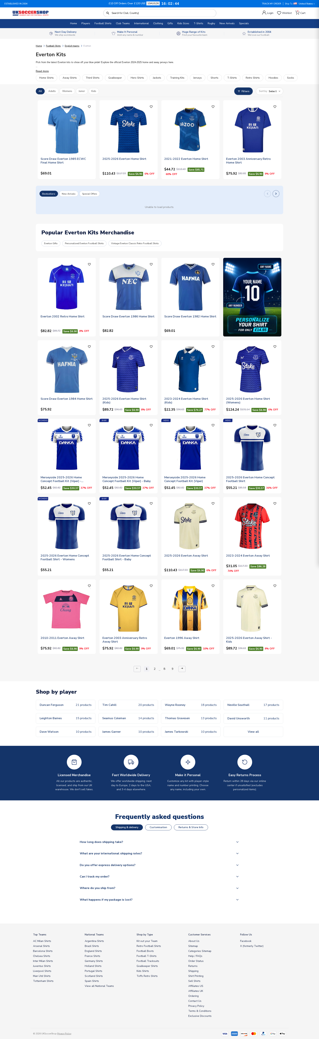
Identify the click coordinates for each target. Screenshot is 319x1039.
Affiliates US (195, 986)
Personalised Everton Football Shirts (84, 243)
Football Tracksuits (148, 961)
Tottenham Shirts (43, 981)
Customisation (158, 827)
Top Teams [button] (39, 934)
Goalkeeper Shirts (147, 966)
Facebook (245, 941)
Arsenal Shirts (41, 946)
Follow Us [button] (246, 934)
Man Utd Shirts (42, 976)
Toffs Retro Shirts (147, 976)
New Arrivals (227, 23)
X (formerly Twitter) (251, 946)
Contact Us (194, 1001)
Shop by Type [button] (145, 934)
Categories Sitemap (199, 951)
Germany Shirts (94, 961)
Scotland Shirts (94, 976)
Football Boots (145, 951)
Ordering (193, 996)
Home (73, 23)
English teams (72, 45)
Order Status (196, 961)
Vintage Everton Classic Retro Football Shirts (135, 243)
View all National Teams (99, 986)
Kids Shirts (143, 971)
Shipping (193, 971)
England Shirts (93, 951)
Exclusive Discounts (200, 1016)
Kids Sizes (183, 23)
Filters (245, 91)
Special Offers (89, 193)
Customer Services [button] (199, 934)
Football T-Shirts (147, 956)
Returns (193, 966)
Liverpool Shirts (42, 971)
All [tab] (40, 91)
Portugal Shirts (93, 971)
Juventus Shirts (42, 966)
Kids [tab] (93, 91)
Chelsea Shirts (41, 956)
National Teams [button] (94, 934)
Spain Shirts (92, 981)
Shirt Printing (195, 976)
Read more (42, 71)
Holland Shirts (93, 966)
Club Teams (123, 23)
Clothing (158, 23)
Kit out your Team (147, 941)
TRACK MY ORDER (271, 3)
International (141, 23)
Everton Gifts (51, 243)
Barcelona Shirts (43, 951)
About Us (193, 941)
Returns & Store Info (191, 827)
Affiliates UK (195, 991)
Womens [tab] (67, 91)
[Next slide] (275, 193)
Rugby (211, 23)
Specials (244, 23)
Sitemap (193, 946)
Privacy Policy (196, 1006)
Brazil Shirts (92, 946)
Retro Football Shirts (149, 946)
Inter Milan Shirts (43, 961)
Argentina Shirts (94, 941)
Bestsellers (48, 193)
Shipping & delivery (127, 827)
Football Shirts (103, 23)
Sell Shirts (194, 981)
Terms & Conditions (199, 1011)
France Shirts (92, 956)
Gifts (170, 23)
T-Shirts (198, 23)
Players (85, 23)
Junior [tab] (82, 91)
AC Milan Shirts (42, 941)
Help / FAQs (195, 956)
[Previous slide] (267, 193)
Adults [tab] (52, 91)
